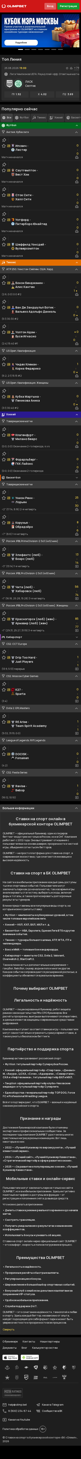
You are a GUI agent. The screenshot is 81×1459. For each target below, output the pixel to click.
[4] (47, 49)
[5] (53, 49)
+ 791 (77, 68)
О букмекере (10, 1341)
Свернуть (8, 1329)
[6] (60, 49)
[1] (27, 49)
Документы (9, 1348)
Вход (50, 6)
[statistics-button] (71, 68)
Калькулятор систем (45, 1348)
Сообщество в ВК (52, 1411)
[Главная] (14, 6)
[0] (20, 49)
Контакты (29, 1341)
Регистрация (68, 6)
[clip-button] (4, 140)
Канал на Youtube (19, 1419)
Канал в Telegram (53, 1404)
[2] (34, 49)
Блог (24, 1348)
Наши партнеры (50, 1341)
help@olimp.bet (17, 1404)
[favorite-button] (67, 68)
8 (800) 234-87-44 (19, 1411)
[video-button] (77, 566)
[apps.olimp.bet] (10, 1357)
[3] (40, 49)
